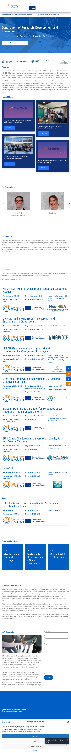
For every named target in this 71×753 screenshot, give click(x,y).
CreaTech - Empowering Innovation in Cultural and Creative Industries (31, 380)
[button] (68, 722)
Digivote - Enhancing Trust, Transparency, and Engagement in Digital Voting (29, 320)
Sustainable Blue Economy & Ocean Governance (35, 559)
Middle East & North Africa (57, 556)
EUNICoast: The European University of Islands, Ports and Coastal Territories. (33, 440)
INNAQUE (8, 468)
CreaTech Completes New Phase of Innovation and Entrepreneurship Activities (17, 121)
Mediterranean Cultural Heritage (12, 557)
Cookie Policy (34, 750)
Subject (46, 644)
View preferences (36, 746)
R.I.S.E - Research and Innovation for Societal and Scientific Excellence (31, 504)
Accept (35, 736)
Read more (9, 127)
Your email (47, 638)
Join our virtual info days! (25, 15)
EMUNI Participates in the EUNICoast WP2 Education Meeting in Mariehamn (16, 157)
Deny (35, 741)
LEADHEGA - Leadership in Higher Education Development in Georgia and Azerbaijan (28, 349)
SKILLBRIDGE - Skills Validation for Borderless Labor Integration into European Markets (32, 410)
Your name (47, 632)
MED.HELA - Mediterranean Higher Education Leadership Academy (35, 290)
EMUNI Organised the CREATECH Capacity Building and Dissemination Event (50, 127)
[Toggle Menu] (33, 8)
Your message (48, 650)
